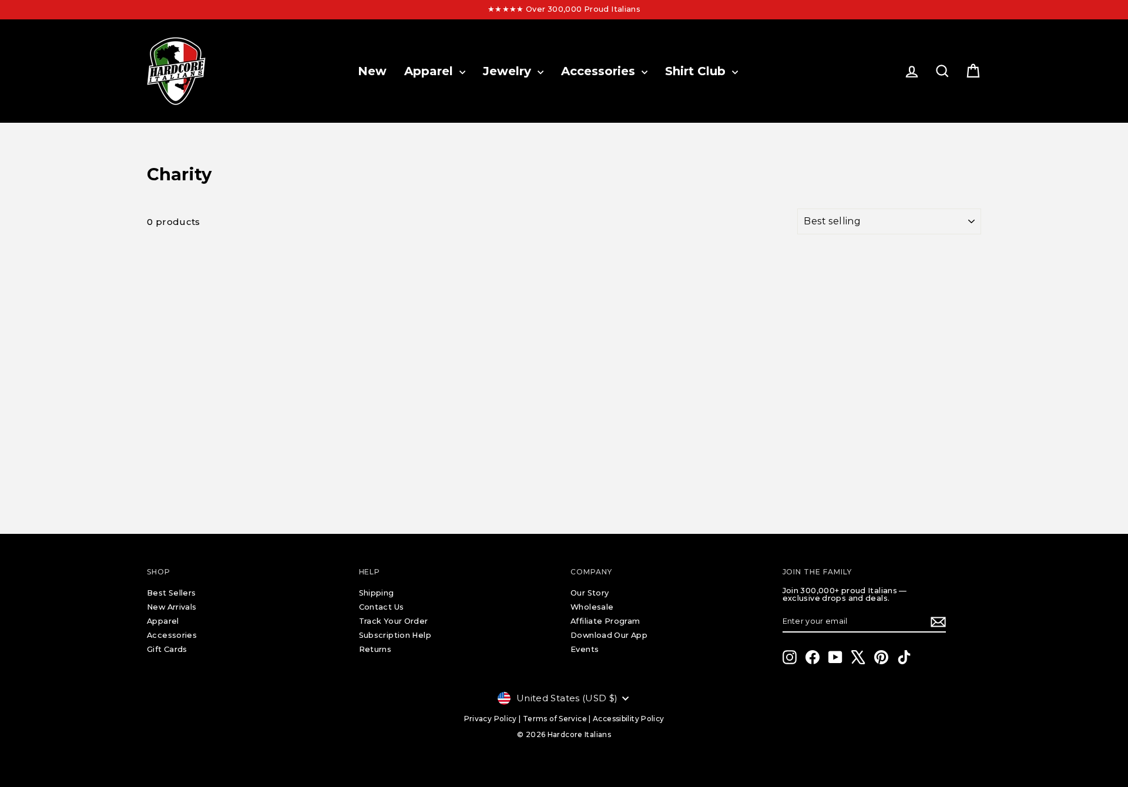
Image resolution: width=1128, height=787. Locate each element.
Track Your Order (393, 621)
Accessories (600, 71)
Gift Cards (167, 649)
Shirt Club (697, 71)
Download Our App (608, 635)
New (372, 71)
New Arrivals (172, 607)
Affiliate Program (605, 621)
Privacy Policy (490, 718)
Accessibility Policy (628, 718)
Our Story (589, 592)
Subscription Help (395, 635)
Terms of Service (555, 718)
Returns (375, 649)
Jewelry (509, 71)
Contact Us (381, 607)
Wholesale (591, 607)
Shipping (376, 592)
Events (584, 649)
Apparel (430, 71)
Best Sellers (171, 592)
